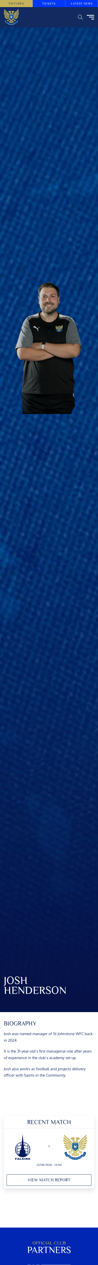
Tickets (49, 3)
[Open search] (80, 17)
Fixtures (16, 3)
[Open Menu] (90, 17)
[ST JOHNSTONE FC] (11, 17)
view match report (49, 1179)
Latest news (81, 3)
